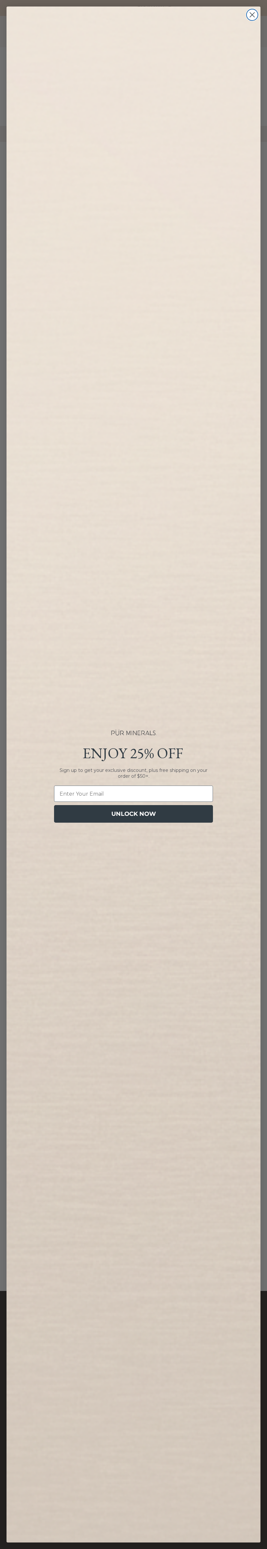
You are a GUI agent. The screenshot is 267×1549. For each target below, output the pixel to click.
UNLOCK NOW (133, 813)
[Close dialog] (252, 15)
